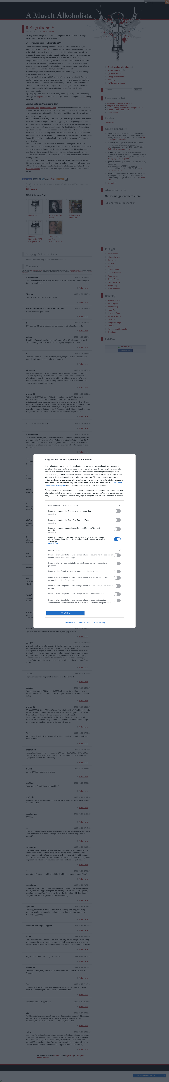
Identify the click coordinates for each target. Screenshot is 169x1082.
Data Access (84, 622)
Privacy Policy (99, 622)
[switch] (117, 511)
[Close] (130, 459)
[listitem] (84, 505)
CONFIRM (65, 613)
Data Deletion (69, 622)
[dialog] (84, 541)
